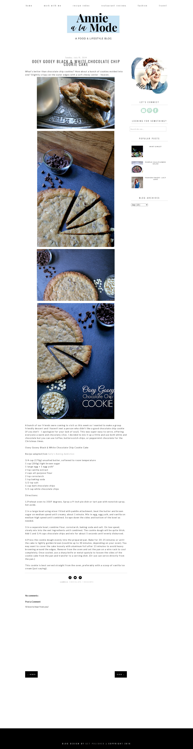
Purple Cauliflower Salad (155, 163)
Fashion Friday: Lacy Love (155, 178)
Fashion (143, 5)
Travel (163, 5)
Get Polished (96, 743)
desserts (89, 582)
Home (29, 5)
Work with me (52, 5)
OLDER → (121, 674)
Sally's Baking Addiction (61, 454)
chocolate (75, 582)
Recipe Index (81, 5)
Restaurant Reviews (113, 5)
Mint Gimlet (155, 146)
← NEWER (31, 674)
